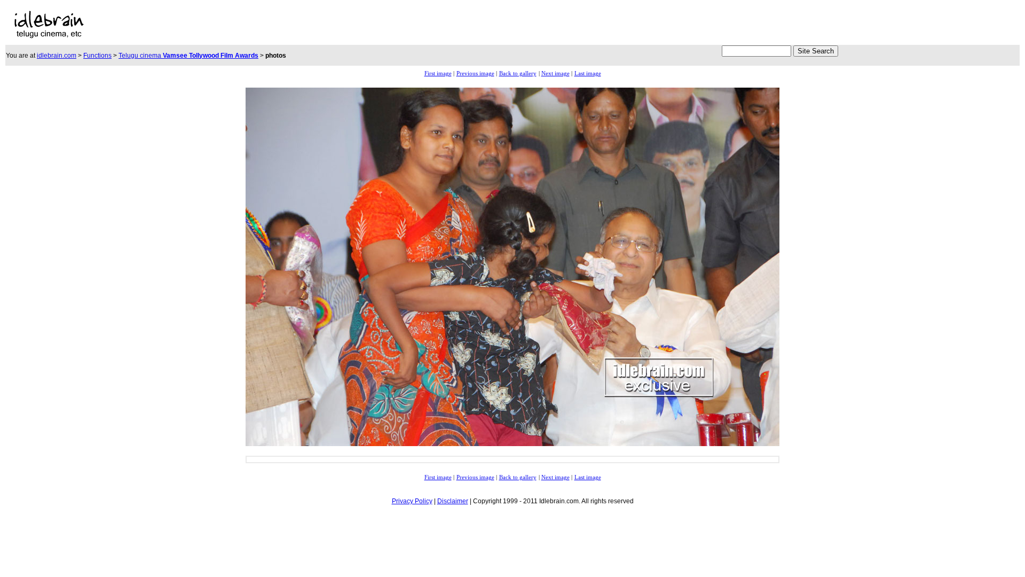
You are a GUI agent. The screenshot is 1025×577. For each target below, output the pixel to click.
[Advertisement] (321, 25)
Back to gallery (518, 73)
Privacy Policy (412, 501)
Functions (97, 55)
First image (438, 73)
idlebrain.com (56, 55)
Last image (587, 73)
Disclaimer (452, 501)
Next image (555, 73)
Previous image (475, 73)
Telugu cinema (188, 55)
